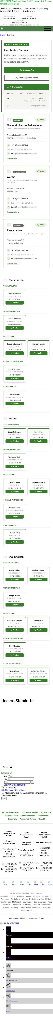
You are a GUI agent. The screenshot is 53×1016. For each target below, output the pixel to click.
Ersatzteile (12, 819)
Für (3, 787)
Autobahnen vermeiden (34, 793)
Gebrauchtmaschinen (10, 812)
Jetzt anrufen (28, 70)
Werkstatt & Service (28, 819)
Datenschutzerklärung (17, 918)
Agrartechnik (46, 812)
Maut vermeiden (12, 793)
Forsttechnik (43, 816)
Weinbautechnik (11, 816)
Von (6, 776)
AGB (43, 918)
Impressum (33, 918)
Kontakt (42, 819)
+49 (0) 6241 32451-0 (28, 863)
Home (3, 35)
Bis (5, 779)
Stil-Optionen (7, 790)
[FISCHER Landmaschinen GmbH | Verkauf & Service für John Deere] (26, 4)
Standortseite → (13, 159)
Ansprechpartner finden (28, 78)
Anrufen (16, 303)
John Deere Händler (30, 812)
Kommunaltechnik (28, 816)
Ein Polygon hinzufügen (14, 785)
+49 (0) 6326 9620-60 (11, 865)
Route (42, 120)
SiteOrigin (14, 923)
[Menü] (47, 28)
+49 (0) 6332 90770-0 (46, 864)
